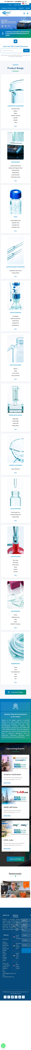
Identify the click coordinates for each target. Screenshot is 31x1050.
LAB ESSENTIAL (15, 611)
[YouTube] (12, 997)
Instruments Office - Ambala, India (17, 946)
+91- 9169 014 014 (8, 1)
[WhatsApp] (16, 997)
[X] (8, 997)
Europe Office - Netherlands (17, 937)
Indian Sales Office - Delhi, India (17, 926)
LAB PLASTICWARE (15, 365)
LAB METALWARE (15, 556)
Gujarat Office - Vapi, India (17, 956)
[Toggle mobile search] (24, 13)
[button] (3, 23)
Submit (26, 50)
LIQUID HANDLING (15, 312)
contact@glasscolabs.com (20, 1)
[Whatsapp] (3, 1045)
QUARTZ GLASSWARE (15, 465)
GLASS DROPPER (15, 509)
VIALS (15, 217)
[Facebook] (5, 997)
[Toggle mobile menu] (28, 13)
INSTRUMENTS (15, 162)
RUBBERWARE (15, 664)
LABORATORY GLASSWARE (16, 106)
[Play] (15, 889)
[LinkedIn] (19, 997)
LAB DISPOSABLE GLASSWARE (15, 267)
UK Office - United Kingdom (17, 965)
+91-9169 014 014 (5, 968)
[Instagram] (23, 997)
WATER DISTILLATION (15, 415)
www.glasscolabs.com (8, 976)
